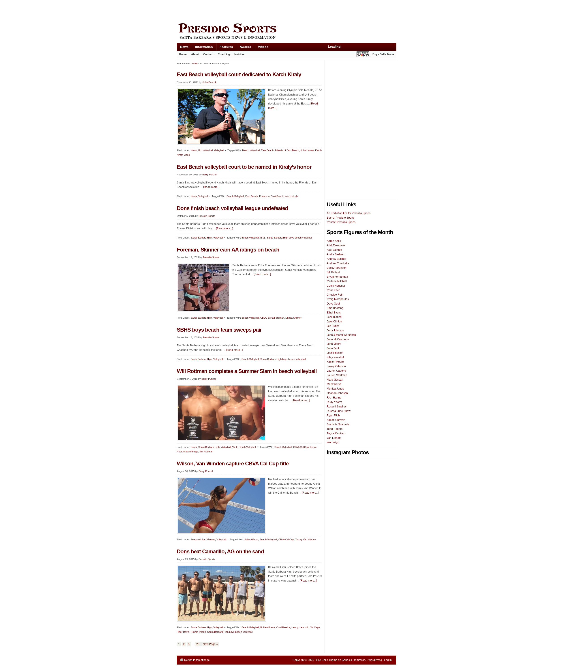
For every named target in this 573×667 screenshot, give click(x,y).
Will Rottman (206, 451)
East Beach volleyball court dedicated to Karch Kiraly (239, 74)
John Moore (334, 343)
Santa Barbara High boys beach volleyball (289, 237)
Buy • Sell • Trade (383, 54)
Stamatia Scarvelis (338, 424)
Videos (263, 47)
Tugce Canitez (335, 433)
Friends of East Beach (287, 150)
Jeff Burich (333, 326)
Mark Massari (335, 379)
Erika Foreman (276, 317)
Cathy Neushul (336, 285)
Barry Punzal (209, 174)
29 (197, 644)
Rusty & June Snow (339, 411)
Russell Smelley (336, 406)
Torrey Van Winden (305, 539)
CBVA (263, 317)
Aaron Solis (334, 241)
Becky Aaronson (336, 267)
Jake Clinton (334, 321)
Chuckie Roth (335, 294)
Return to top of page (197, 660)
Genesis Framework (354, 660)
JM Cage (315, 627)
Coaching (224, 54)
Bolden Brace (267, 627)
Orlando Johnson (337, 393)
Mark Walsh (334, 384)
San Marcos (208, 539)
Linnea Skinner (293, 317)
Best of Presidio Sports (340, 217)
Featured (196, 539)
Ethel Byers (334, 312)
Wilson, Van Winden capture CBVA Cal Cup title (233, 463)
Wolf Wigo (333, 442)
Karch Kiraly (291, 196)
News (182, 48)
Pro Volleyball (205, 150)
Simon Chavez (336, 420)
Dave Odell (333, 303)
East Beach (267, 150)
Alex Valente (334, 249)
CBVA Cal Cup (301, 447)
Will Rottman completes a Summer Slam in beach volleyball (247, 371)
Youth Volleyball (247, 447)
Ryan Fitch (333, 415)
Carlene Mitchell (337, 281)
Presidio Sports (286, 32)
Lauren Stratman (337, 375)
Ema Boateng (335, 308)
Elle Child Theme (326, 660)
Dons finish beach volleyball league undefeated (232, 208)
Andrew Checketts (338, 263)
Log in (388, 660)
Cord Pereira (283, 627)
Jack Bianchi (334, 317)
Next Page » (210, 644)
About (194, 55)
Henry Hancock (300, 627)
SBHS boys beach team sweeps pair (219, 330)
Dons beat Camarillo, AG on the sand (220, 551)
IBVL (262, 237)
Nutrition (239, 54)
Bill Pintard (333, 272)
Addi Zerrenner (336, 245)
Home (183, 54)
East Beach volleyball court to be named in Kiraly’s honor (244, 167)
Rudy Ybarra (334, 402)
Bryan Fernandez (337, 276)
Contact (208, 54)
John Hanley (307, 150)
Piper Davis (183, 632)
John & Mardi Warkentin (341, 335)
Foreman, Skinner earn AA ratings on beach (228, 250)
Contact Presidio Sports (341, 222)
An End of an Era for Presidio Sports (348, 213)
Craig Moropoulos (338, 299)
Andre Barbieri (335, 254)
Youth (235, 447)
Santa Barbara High (201, 237)
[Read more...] (211, 187)
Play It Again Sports (363, 54)
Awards (243, 48)
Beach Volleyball (251, 150)
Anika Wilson (251, 539)
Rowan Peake (198, 632)
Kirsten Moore (335, 361)
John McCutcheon (338, 339)
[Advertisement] (258, 10)
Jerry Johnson (335, 330)
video (187, 154)
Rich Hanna (334, 397)
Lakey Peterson (336, 366)
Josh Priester (335, 352)
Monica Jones (335, 388)
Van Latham (334, 437)
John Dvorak (209, 82)
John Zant (333, 348)
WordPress (375, 660)
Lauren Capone (336, 370)
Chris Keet (333, 290)
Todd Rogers (334, 428)
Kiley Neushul (335, 357)
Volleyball (219, 150)
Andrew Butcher (336, 258)
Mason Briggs (190, 451)
